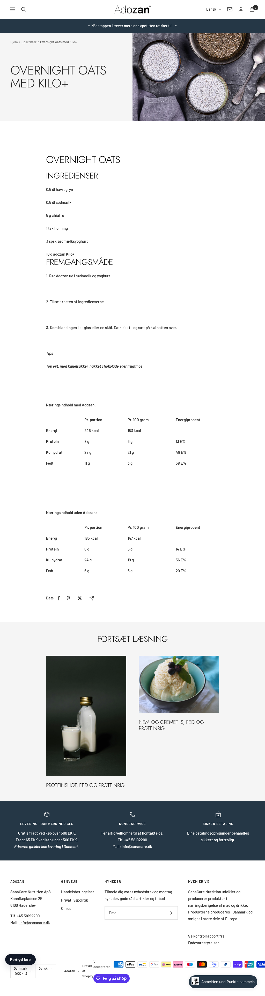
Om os (66, 908)
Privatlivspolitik (74, 900)
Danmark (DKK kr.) (20, 971)
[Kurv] (252, 9)
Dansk (211, 9)
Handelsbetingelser (77, 891)
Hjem (14, 42)
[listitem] (59, 598)
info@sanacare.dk (34, 922)
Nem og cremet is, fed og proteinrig (171, 725)
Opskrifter (28, 42)
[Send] (170, 913)
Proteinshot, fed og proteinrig (85, 785)
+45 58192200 (28, 915)
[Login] (241, 9)
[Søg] (23, 9)
